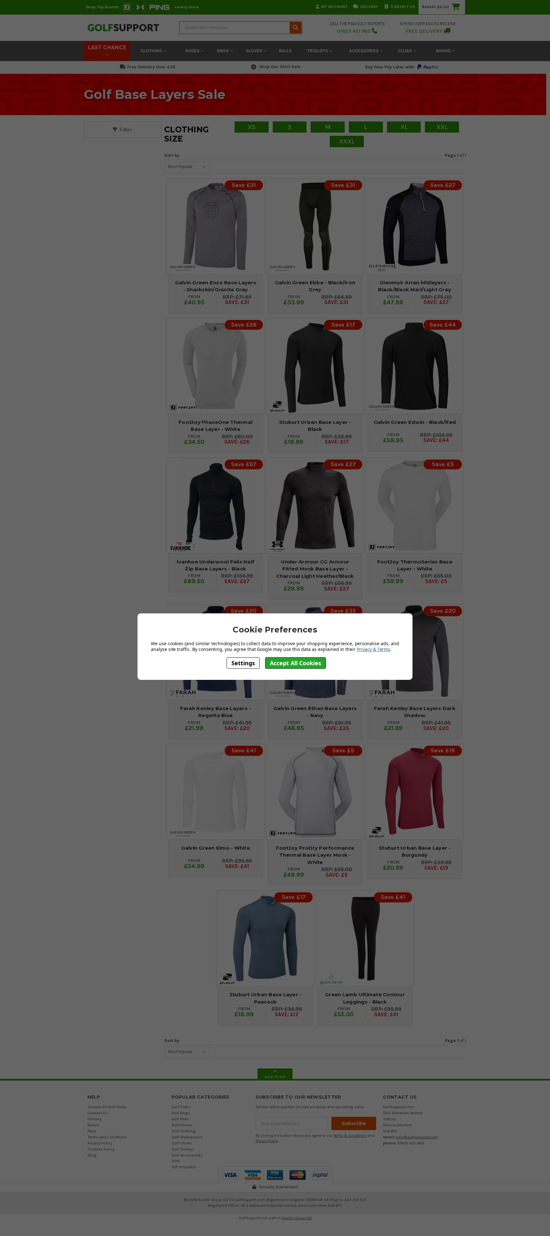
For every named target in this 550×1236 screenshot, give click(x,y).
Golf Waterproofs (187, 1137)
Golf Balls (180, 1118)
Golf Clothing (184, 1131)
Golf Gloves (182, 1124)
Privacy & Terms (373, 649)
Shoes (193, 50)
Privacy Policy (100, 1143)
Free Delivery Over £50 (151, 67)
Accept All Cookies (295, 662)
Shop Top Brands (102, 6)
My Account (334, 6)
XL (404, 127)
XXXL (347, 141)
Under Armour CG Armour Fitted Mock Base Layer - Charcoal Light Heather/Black (315, 569)
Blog (92, 1155)
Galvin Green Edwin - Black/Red (415, 422)
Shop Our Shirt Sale (279, 66)
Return (93, 1124)
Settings (243, 662)
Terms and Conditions (107, 1137)
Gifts (176, 1160)
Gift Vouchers (184, 1166)
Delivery (369, 6)
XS (252, 127)
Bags (223, 50)
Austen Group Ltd (297, 1218)
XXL (442, 127)
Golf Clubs (181, 1106)
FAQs (92, 1131)
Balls (285, 50)
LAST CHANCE (107, 47)
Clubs (405, 50)
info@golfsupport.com (417, 1137)
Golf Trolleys (183, 1149)
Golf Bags (181, 1112)
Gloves (255, 50)
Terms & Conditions (350, 1136)
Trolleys (318, 50)
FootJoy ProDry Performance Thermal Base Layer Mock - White (315, 855)
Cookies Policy (101, 1149)
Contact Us (403, 6)
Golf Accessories (187, 1155)
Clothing (152, 50)
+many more (186, 6)
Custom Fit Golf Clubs (107, 1106)
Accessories (364, 50)
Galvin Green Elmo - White (215, 848)
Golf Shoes (182, 1143)
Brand (444, 50)
